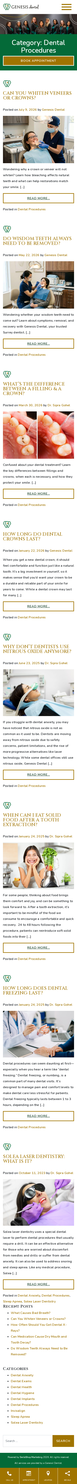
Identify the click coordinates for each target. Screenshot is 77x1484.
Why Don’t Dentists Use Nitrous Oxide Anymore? (37, 649)
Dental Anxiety (29, 1295)
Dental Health (21, 1387)
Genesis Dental (53, 110)
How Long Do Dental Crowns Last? (33, 536)
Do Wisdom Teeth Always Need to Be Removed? (37, 241)
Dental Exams (21, 1381)
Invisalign (18, 1411)
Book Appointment (38, 61)
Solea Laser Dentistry (40, 1301)
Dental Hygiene (22, 1393)
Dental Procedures (32, 209)
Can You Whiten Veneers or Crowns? (37, 95)
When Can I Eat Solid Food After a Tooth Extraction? (32, 820)
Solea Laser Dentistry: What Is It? (34, 1159)
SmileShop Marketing (31, 1457)
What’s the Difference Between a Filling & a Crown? (34, 389)
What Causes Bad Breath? (31, 1313)
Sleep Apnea (12, 1301)
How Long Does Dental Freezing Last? (35, 990)
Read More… (38, 198)
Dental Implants (23, 1399)
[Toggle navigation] (66, 7)
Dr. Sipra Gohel (59, 405)
